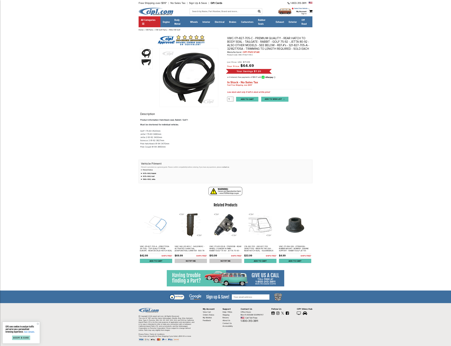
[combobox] (226, 11)
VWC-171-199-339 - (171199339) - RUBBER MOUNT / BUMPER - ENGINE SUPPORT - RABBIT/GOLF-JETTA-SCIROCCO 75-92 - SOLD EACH (294, 249)
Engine (166, 22)
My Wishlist (207, 318)
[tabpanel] (156, 238)
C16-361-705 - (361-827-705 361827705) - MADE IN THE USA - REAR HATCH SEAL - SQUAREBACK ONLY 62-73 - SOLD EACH (258, 249)
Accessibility (228, 326)
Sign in (304, 13)
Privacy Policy (144, 334)
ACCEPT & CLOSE (21, 338)
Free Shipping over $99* (153, 3)
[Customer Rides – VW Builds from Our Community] (305, 313)
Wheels (194, 22)
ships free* (166, 256)
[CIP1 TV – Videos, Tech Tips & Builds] (299, 313)
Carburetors (247, 22)
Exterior (293, 22)
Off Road (304, 22)
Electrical (219, 22)
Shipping (226, 315)
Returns (226, 318)
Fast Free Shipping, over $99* (239, 85)
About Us (226, 320)
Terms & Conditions (157, 334)
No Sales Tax (177, 3)
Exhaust (280, 22)
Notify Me (191, 261)
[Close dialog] (38, 324)
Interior (206, 22)
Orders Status (208, 315)
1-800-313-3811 (298, 3)
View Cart (207, 312)
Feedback (207, 320)
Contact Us (227, 323)
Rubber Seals (261, 22)
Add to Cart (156, 261)
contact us (225, 167)
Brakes (232, 22)
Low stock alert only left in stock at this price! (248, 92)
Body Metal (177, 22)
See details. (29, 332)
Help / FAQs (227, 312)
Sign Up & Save (198, 3)
